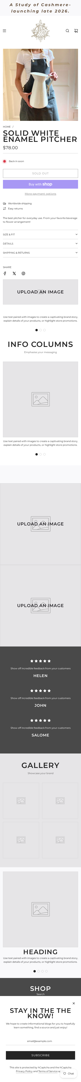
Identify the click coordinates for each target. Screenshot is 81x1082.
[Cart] (76, 30)
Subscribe (40, 1055)
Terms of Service (48, 1071)
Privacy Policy (24, 1071)
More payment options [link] (40, 194)
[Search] (67, 30)
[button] (36, 330)
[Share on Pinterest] (23, 274)
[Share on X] (14, 274)
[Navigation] (4, 30)
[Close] (73, 1003)
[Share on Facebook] (5, 274)
